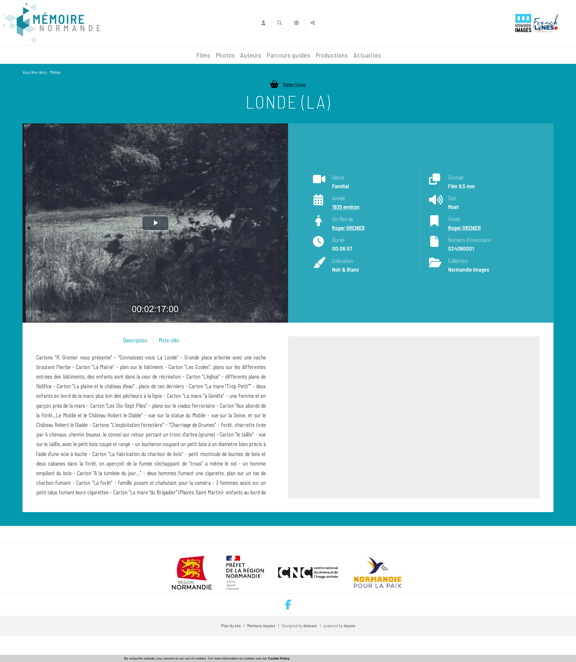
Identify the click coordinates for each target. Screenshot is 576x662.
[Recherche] (280, 22)
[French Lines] (545, 23)
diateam (310, 625)
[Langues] (296, 22)
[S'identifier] (263, 22)
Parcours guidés (288, 55)
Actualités (367, 55)
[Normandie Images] (523, 23)
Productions (332, 55)
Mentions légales (261, 625)
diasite (349, 625)
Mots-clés (169, 340)
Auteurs (250, 55)
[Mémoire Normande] (128, 55)
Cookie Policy (279, 658)
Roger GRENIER (348, 228)
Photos (225, 55)
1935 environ (345, 207)
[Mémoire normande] (51, 23)
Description (135, 340)
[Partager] (313, 22)
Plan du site (231, 625)
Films (203, 55)
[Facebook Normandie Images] (288, 605)
